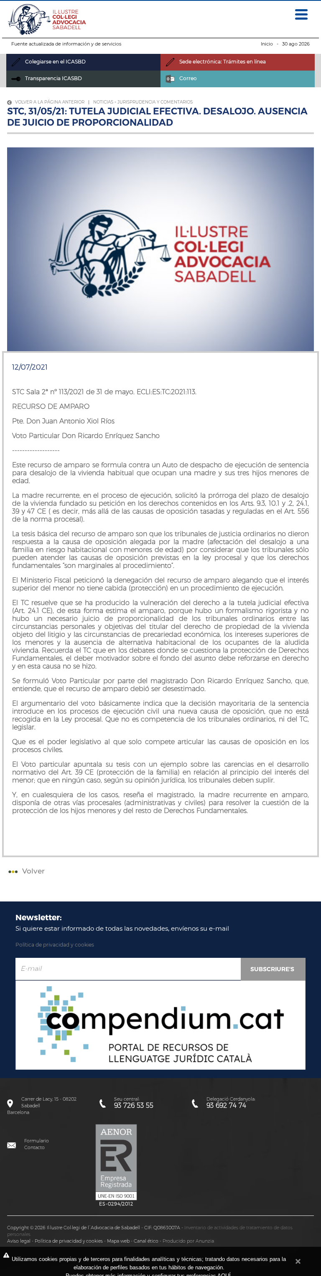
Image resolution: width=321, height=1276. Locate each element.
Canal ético (146, 1241)
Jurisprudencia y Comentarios (155, 102)
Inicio (267, 44)
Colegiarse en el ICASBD (55, 61)
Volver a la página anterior (49, 102)
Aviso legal (19, 1241)
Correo (187, 78)
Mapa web (118, 1241)
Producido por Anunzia (188, 1241)
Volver (32, 871)
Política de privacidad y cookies (54, 945)
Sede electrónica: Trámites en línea (222, 61)
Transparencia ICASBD (53, 78)
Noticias (103, 102)
